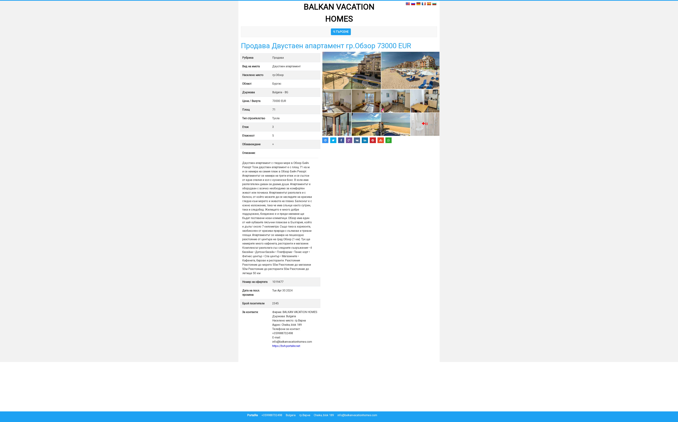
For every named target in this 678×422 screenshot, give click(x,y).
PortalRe (252, 415)
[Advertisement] (381, 169)
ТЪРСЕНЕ (342, 31)
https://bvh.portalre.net (286, 346)
